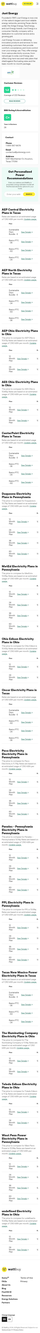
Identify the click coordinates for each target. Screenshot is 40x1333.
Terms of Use (26, 1278)
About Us (6, 1285)
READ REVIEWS (14, 101)
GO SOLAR (28, 4)
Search (29, 194)
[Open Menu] (37, 4)
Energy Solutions (10, 1299)
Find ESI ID (7, 1292)
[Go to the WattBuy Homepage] (9, 4)
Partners (6, 1302)
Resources (7, 1295)
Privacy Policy (18, 1330)
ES (9, 1319)
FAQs (4, 1281)
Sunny (5, 1278)
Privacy (23, 1281)
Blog (4, 1288)
